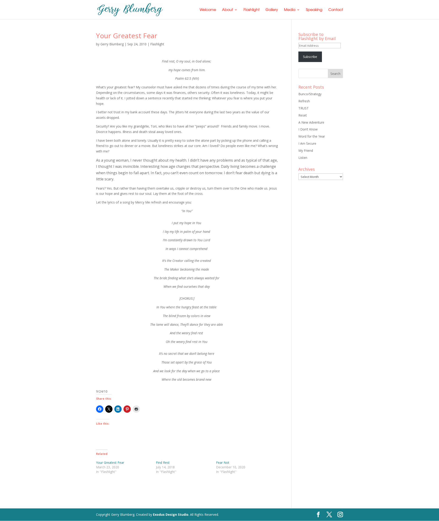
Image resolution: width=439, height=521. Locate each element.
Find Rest (163, 462)
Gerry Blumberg (112, 44)
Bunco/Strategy (309, 94)
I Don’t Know (308, 129)
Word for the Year (311, 136)
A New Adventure (311, 122)
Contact (335, 10)
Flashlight (252, 10)
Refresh (304, 101)
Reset (302, 115)
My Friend (305, 150)
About (227, 10)
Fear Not (222, 462)
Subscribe (310, 56)
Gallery (271, 10)
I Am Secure (307, 143)
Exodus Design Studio (170, 514)
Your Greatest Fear (110, 462)
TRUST (303, 108)
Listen (302, 157)
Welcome (208, 10)
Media (289, 10)
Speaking (314, 10)
